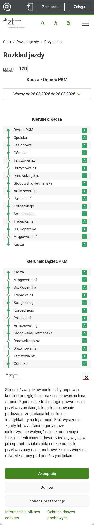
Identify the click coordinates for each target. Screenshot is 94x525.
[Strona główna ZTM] (14, 23)
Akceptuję (47, 473)
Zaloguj (80, 7)
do (44, 94)
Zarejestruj (50, 7)
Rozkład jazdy (28, 42)
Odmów (47, 487)
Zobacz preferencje (47, 501)
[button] (86, 376)
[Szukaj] (44, 23)
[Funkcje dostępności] (56, 23)
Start (7, 42)
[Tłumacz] (69, 23)
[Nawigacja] (85, 23)
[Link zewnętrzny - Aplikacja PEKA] (30, 7)
